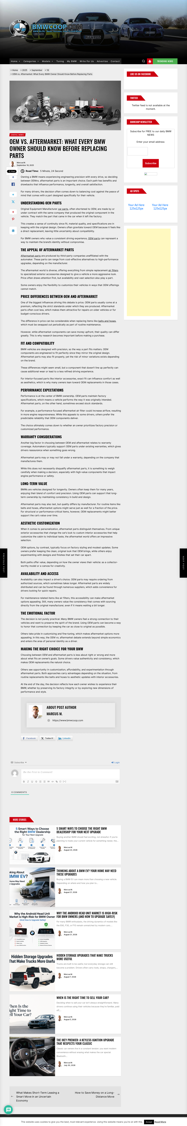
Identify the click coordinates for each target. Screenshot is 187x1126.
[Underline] (32, 781)
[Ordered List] (40, 781)
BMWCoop (136, 81)
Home (14, 61)
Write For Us (87, 61)
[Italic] (28, 781)
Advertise (102, 61)
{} (60, 781)
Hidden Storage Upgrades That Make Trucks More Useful (85, 957)
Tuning (60, 61)
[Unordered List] (44, 781)
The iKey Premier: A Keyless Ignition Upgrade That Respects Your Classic (85, 1042)
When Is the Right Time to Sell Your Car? (83, 997)
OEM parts (94, 238)
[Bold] (24, 781)
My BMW (72, 61)
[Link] (57, 781)
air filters (113, 270)
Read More (160, 1121)
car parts (63, 208)
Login (117, 762)
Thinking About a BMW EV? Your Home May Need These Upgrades (86, 872)
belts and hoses (107, 320)
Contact (115, 61)
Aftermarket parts (31, 255)
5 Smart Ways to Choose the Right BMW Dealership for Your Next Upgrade (82, 830)
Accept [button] (149, 1122)
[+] (64, 781)
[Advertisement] (149, 272)
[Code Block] (53, 781)
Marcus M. (21, 162)
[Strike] (36, 781)
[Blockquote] (48, 781)
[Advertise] (136, 199)
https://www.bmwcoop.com (67, 720)
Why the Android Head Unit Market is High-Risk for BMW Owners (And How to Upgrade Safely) (87, 915)
